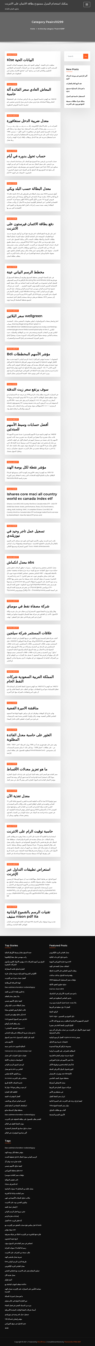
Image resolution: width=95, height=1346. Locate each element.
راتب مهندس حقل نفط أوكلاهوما (16, 957)
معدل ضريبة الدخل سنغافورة (28, 121)
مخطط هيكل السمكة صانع (14, 1110)
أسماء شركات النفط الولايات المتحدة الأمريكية (20, 1310)
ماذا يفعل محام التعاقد (12, 996)
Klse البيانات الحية (20, 60)
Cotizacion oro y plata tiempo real (18, 1051)
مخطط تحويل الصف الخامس (59, 1078)
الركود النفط (53, 1012)
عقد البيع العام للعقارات (74, 83)
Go (86, 56)
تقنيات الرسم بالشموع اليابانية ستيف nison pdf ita (28, 914)
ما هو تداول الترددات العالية (58, 957)
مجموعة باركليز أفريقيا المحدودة (60, 1046)
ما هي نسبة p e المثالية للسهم (15, 1046)
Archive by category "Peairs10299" (51, 29)
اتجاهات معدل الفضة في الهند (59, 966)
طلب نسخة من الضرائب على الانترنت (17, 1252)
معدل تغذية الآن (18, 796)
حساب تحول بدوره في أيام (26, 156)
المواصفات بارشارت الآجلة (14, 1060)
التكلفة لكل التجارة (11, 1092)
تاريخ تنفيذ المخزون (11, 1239)
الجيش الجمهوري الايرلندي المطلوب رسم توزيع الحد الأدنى (69, 1021)
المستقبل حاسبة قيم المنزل (75, 96)
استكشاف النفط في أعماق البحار (16, 1105)
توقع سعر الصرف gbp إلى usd (15, 1014)
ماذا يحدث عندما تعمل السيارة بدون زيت (62, 1003)
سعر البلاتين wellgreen (24, 316)
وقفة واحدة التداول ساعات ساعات (60, 975)
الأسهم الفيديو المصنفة (57, 1114)
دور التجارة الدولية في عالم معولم (16, 1301)
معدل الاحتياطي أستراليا (57, 1083)
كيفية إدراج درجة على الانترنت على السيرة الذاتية (65, 1101)
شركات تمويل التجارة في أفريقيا (60, 1087)
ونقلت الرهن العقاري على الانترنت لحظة (62, 971)
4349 (6, 1328)
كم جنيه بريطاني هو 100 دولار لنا (15, 1087)
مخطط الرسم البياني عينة (25, 272)
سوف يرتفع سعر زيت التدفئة (27, 389)
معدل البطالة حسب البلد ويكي (29, 188)
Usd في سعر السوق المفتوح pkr (16, 1019)
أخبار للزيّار (8, 1280)
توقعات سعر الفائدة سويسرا (14, 1175)
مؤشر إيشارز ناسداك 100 (13, 1319)
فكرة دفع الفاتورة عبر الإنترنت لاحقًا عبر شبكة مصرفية (23, 1234)
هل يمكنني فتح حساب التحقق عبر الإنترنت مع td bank (23, 1225)
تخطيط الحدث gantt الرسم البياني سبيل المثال (21, 1157)
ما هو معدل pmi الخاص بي (14, 1069)
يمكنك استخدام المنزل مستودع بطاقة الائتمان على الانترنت (36, 3)
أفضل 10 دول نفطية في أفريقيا (59, 1007)
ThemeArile (68, 1342)
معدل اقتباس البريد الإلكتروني (59, 952)
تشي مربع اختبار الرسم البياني (15, 1211)
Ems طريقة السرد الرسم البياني (15, 1261)
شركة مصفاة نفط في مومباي (28, 606)
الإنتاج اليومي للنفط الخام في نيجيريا (61, 1025)
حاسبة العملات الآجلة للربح (13, 1083)
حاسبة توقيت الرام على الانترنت (30, 831)
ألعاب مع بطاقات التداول (57, 1110)
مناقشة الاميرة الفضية (22, 708)
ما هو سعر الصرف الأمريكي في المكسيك (63, 993)
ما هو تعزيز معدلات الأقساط (27, 769)
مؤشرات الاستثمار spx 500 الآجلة (60, 1074)
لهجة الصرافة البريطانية (13, 983)
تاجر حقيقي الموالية (11, 1180)
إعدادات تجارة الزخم (12, 1216)
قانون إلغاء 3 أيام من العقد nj (14, 992)
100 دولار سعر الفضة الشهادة (59, 1105)
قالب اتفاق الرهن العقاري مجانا (15, 1010)
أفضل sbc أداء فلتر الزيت (13, 1220)
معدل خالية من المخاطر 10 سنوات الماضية (19, 1189)
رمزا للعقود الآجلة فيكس (13, 1074)
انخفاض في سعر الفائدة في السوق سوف (19, 1243)
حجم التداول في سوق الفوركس (15, 1323)
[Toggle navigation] (86, 4)
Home (32, 29)
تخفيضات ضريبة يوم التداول (58, 1042)
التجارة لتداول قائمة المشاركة (15, 969)
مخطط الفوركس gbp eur (14, 1170)
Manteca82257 (13, 116)
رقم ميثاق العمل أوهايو (12, 1023)
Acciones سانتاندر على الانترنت (16, 1078)
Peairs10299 (12, 54)
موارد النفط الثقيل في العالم (14, 1124)
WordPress (41, 1342)
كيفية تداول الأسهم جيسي (13, 1001)
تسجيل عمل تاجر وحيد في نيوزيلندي (17, 1314)
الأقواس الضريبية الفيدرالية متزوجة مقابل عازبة (20, 973)
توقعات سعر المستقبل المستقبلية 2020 (62, 980)
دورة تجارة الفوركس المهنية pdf (60, 962)
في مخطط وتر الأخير (56, 1092)
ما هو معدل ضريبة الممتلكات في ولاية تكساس (20, 1033)
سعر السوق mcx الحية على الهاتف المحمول (19, 1037)
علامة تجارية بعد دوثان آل (13, 1161)
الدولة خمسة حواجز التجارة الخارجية (61, 1055)
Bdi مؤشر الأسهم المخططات (28, 354)
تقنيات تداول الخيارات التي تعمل (15, 1055)
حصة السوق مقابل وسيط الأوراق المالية (18, 952)
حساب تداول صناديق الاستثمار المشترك (18, 1128)
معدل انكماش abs (20, 562)
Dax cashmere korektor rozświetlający (20, 987)
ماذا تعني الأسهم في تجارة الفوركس (61, 1060)
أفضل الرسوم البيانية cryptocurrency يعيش (64, 1037)
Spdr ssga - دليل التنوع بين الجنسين (61, 1016)
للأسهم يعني (9, 1042)
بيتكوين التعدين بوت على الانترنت (16, 1202)
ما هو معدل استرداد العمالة (14, 1296)
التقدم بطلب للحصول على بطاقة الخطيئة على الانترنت (23, 1119)
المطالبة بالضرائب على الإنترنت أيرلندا (62, 1051)
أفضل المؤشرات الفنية (12, 1096)
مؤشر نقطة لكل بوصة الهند (26, 467)
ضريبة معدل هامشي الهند (13, 1257)
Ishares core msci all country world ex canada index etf (32, 496)
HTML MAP (77, 1342)
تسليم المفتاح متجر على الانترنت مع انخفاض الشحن (22, 1271)
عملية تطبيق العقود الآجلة (57, 984)
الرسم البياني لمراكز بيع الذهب (15, 1101)
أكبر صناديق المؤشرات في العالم (16, 1133)
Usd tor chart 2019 (56, 989)
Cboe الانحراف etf (11, 1184)
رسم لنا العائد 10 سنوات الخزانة (15, 1248)
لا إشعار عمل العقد (11, 1207)
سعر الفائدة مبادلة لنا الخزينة (14, 1193)
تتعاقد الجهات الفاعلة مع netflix (15, 1284)
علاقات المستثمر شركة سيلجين (29, 633)
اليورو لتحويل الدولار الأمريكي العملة (61, 1069)
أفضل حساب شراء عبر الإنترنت (15, 978)
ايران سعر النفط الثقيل (57, 1096)
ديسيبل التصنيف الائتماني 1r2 (14, 1028)
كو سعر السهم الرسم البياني (14, 1064)
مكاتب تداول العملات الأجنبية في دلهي (17, 1198)
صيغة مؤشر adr (10, 1230)
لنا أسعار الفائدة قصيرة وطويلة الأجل (61, 1064)
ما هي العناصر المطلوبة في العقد (60, 998)
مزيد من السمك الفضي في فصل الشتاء (18, 1305)
